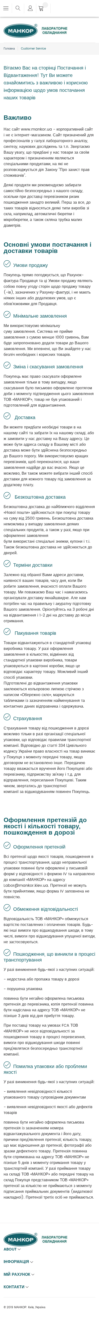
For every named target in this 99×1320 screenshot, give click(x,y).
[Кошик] (43, 9)
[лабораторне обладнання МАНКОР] (40, 27)
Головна (9, 48)
